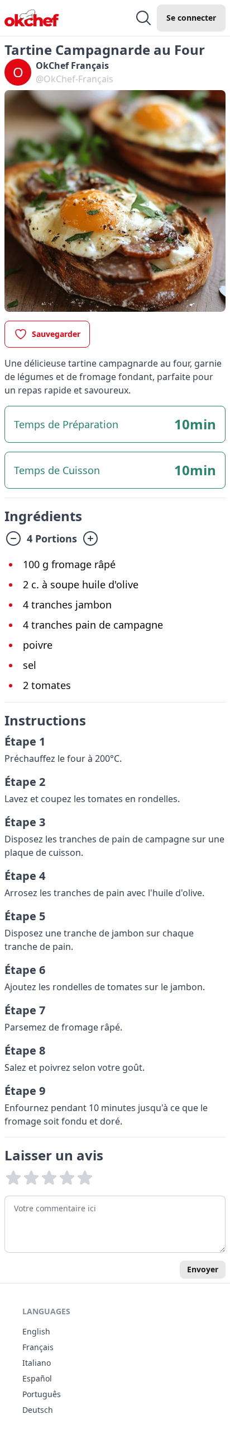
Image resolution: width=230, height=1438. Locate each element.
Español (37, 1378)
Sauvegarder (56, 334)
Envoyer (202, 1269)
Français (38, 1347)
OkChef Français (72, 65)
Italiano (36, 1362)
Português (41, 1394)
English (36, 1331)
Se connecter (191, 17)
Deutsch (37, 1409)
